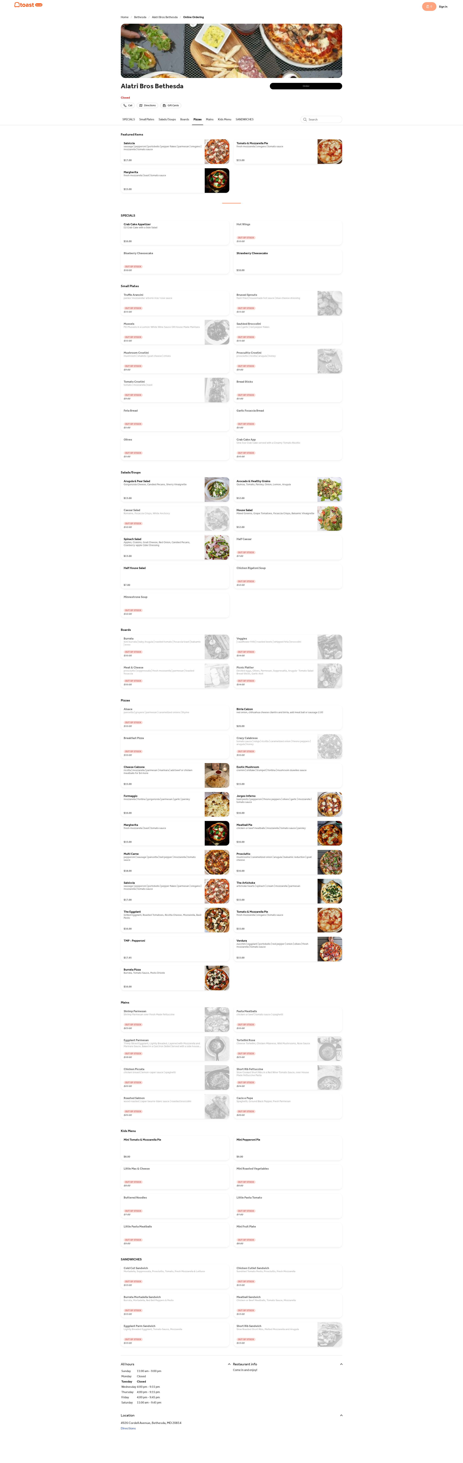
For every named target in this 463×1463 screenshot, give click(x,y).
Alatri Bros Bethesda (165, 17)
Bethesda (140, 17)
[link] (128, 119)
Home (125, 17)
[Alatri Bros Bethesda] (28, 4)
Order (306, 86)
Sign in (443, 6)
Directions (128, 1428)
